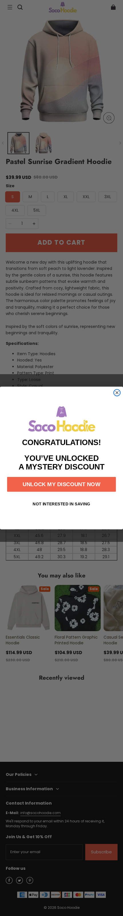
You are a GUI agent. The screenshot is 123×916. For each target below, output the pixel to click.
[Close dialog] (117, 392)
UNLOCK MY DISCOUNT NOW (61, 484)
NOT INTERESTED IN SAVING (61, 504)
